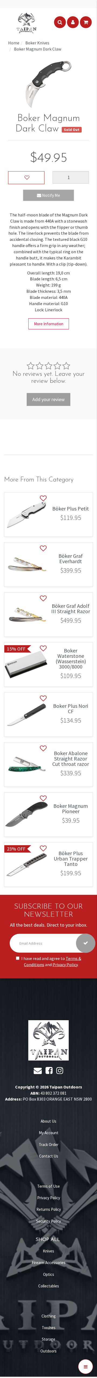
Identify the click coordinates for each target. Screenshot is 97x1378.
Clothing (48, 1316)
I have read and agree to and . (51, 961)
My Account (48, 1132)
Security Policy (48, 1221)
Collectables (48, 1285)
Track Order (48, 1144)
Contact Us (48, 1156)
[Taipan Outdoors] (26, 22)
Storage (48, 1339)
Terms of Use (48, 1186)
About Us (48, 1121)
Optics (48, 1274)
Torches (49, 1327)
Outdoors (48, 1351)
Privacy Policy (65, 964)
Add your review (48, 399)
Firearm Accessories (48, 1262)
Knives (48, 1251)
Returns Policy (48, 1209)
